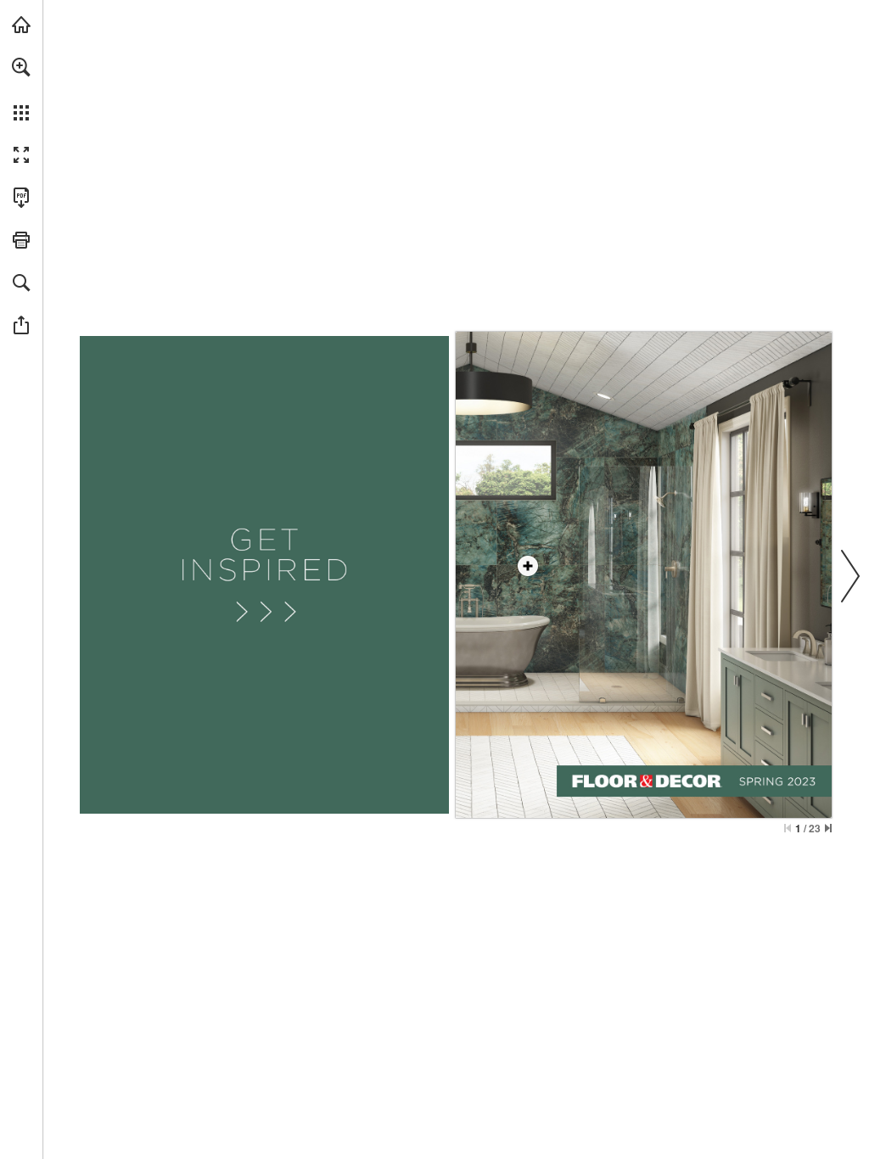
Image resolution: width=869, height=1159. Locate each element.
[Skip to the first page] (787, 828)
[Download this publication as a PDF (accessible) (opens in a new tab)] (21, 197)
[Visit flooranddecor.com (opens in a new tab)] (21, 24)
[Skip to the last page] (828, 828)
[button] (21, 67)
